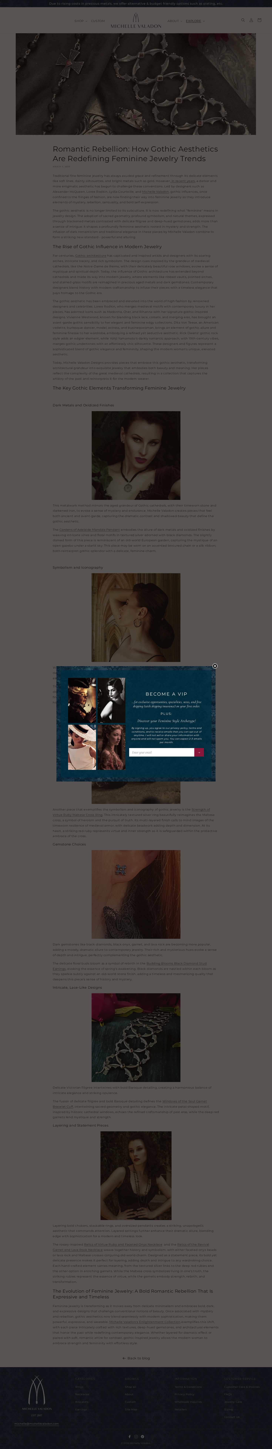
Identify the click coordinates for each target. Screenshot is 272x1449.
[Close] (216, 667)
